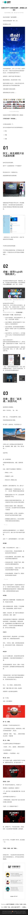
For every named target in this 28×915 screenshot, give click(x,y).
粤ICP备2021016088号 (7, 911)
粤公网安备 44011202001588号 (19, 911)
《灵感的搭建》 (19, 312)
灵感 (12, 12)
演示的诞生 (8, 12)
